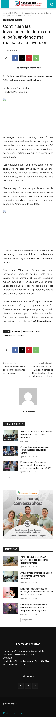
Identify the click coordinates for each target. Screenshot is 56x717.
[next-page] (9, 477)
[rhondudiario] (28, 396)
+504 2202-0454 (17, 664)
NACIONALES (14, 13)
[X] (22, 58)
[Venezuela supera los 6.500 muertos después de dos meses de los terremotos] (10, 561)
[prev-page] (5, 477)
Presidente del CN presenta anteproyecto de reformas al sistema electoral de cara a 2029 (35, 465)
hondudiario (28, 331)
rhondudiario (28, 410)
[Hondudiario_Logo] (28, 3)
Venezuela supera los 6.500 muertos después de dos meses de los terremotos (35, 560)
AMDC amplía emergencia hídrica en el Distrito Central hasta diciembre (36, 434)
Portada (18, 20)
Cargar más (27, 620)
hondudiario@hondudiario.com (18, 661)
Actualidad (16, 331)
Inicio (5, 13)
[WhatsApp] (36, 58)
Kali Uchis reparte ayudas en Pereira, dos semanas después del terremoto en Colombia (36, 592)
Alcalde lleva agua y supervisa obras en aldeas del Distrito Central (34, 450)
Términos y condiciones (13, 713)
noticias (21, 335)
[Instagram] (28, 685)
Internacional (9, 335)
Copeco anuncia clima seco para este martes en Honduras (14, 369)
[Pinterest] (29, 58)
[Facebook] (15, 58)
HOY (38, 331)
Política (7, 470)
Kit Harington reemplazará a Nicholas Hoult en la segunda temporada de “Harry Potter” (33, 607)
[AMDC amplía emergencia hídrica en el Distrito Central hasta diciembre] (10, 435)
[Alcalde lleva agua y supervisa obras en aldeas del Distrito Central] (10, 451)
